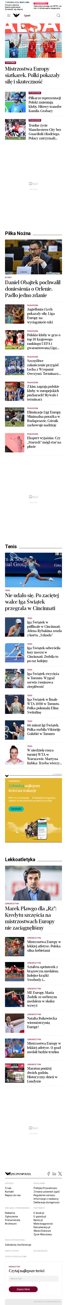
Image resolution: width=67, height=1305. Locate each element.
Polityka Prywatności (45, 1188)
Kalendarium (40, 1251)
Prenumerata (12, 1220)
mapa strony (12, 1251)
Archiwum (11, 1223)
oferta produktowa (16, 1256)
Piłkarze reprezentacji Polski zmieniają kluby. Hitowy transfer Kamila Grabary (45, 104)
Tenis (11, 546)
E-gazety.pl (40, 1216)
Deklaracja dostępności (46, 1202)
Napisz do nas (13, 1195)
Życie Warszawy (43, 1234)
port (27, 15)
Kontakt (9, 1191)
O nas (8, 1188)
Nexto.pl (38, 1220)
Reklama (10, 1213)
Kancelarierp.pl (42, 1227)
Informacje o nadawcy (46, 1198)
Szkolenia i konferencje (18, 1244)
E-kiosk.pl (39, 1213)
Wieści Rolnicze (42, 1230)
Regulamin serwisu (44, 1195)
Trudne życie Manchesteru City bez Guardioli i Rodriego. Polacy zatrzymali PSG (45, 131)
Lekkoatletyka (20, 859)
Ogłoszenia (11, 1216)
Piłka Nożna (18, 233)
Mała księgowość (43, 1223)
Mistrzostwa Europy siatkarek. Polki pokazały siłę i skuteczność (32, 75)
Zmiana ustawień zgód (46, 1191)
